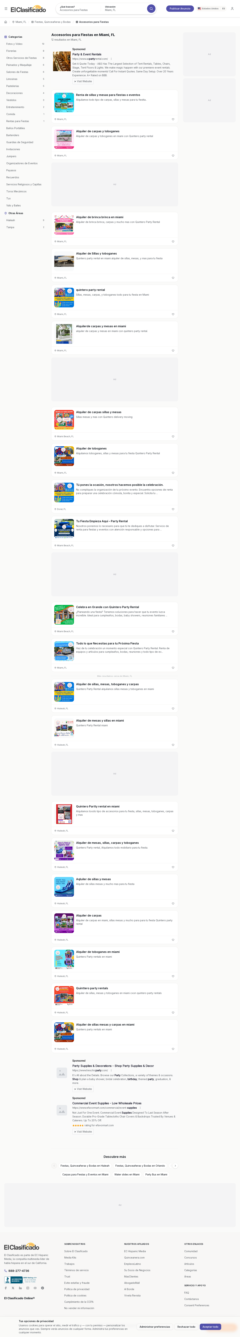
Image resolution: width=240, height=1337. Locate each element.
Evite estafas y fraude (77, 1282)
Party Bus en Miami (156, 1174)
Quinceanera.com (134, 1257)
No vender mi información (79, 1308)
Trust (67, 1276)
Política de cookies (75, 1295)
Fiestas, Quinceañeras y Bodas (53, 21)
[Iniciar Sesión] (232, 8)
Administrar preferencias (155, 1326)
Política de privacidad (76, 1289)
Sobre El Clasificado (76, 1251)
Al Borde (129, 1289)
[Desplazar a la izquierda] (54, 1166)
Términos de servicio (76, 1270)
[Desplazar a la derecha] (175, 1166)
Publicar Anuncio (180, 8)
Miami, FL (21, 21)
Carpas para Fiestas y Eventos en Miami (85, 1174)
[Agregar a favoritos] (173, 119)
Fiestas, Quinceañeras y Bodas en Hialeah (85, 1165)
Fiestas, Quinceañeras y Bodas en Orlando (140, 1165)
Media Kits (70, 1257)
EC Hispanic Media (135, 1251)
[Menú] (5, 8)
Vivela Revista (132, 1295)
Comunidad (190, 1251)
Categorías (190, 1270)
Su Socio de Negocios (137, 1270)
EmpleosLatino (132, 1263)
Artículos (189, 1263)
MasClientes (131, 1276)
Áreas (187, 1276)
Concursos (190, 1257)
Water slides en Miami (127, 1174)
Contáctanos (191, 1298)
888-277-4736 (18, 1271)
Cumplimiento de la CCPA (78, 1301)
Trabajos (69, 1263)
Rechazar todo (186, 1326)
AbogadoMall (132, 1282)
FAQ (186, 1292)
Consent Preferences (196, 1305)
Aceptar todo (210, 1326)
